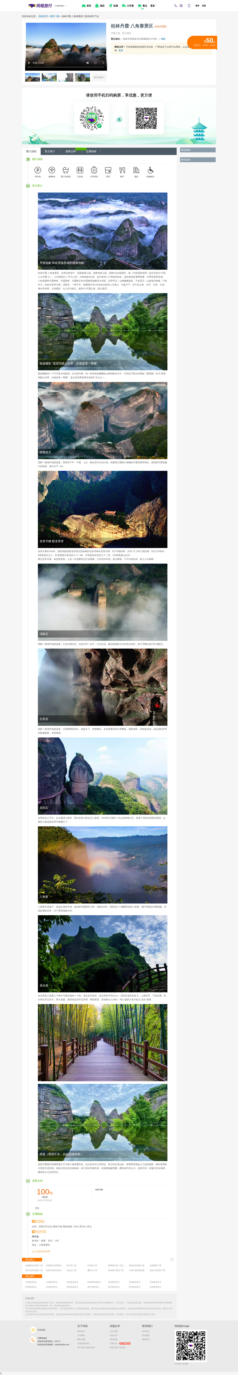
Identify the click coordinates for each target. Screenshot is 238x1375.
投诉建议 (146, 1335)
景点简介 (50, 151)
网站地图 (81, 1339)
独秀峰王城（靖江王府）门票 (120, 1265)
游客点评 (70, 151)
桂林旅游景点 (114, 1282)
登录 (197, 6)
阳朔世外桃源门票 (136, 1265)
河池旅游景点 (155, 1282)
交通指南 (91, 151)
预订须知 (31, 151)
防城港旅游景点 (94, 1282)
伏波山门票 (71, 1270)
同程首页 (42, 16)
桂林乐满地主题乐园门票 (56, 1270)
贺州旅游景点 (31, 1287)
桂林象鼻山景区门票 (34, 1265)
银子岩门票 (71, 1265)
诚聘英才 (146, 1339)
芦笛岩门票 (92, 1265)
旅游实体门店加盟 (117, 1347)
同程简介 (81, 1331)
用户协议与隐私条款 (86, 1347)
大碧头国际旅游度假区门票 (140, 1270)
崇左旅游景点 (72, 1282)
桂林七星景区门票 (157, 1270)
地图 (163, 39)
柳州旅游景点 (72, 1287)
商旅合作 (114, 1335)
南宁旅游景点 (93, 1287)
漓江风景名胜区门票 (34, 1270)
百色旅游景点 (31, 1282)
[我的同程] (181, 5)
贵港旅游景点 (135, 1282)
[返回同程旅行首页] (40, 6)
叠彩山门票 (92, 1270)
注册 (204, 6)
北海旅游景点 (52, 1282)
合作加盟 (114, 1331)
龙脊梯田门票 (155, 1265)
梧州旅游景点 (135, 1287)
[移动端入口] (189, 5)
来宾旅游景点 (52, 1287)
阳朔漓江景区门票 (116, 1270)
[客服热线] (175, 5)
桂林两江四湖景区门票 (55, 1265)
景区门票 (54, 16)
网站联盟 (114, 1339)
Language (59, 6)
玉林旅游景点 (155, 1287)
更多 (121, 50)
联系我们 (146, 1331)
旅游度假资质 (83, 1343)
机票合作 (120, 1343)
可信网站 (81, 1335)
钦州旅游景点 (114, 1287)
